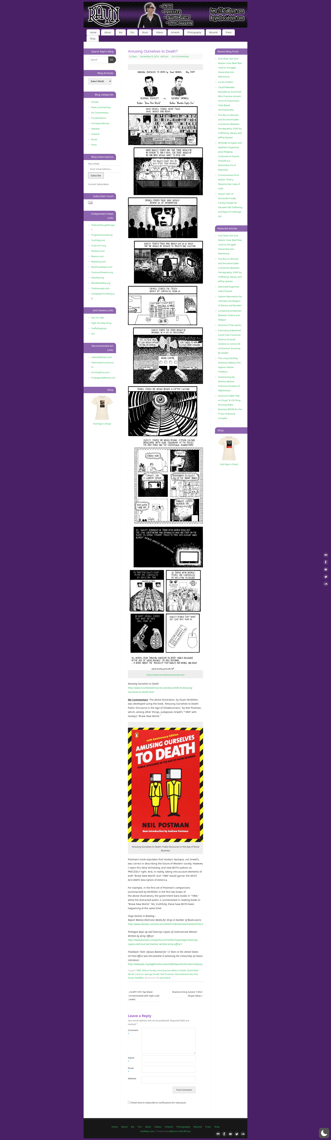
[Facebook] (325, 563)
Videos (159, 32)
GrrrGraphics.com (100, 372)
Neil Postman (167, 974)
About (107, 32)
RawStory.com (98, 261)
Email (130, 1070)
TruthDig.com (98, 240)
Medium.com (98, 250)
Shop (92, 38)
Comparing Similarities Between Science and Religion (229, 315)
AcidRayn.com (147, 1131)
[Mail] (325, 555)
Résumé (213, 32)
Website (131, 1078)
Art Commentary (180, 56)
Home (93, 32)
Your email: (93, 163)
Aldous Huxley (149, 970)
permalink (165, 977)
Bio (120, 32)
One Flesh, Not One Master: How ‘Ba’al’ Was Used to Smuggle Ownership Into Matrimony (230, 67)
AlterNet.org (97, 277)
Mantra (173, 1131)
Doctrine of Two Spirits (229, 325)
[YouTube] (325, 570)
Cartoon (139, 974)
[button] (324, 1133)
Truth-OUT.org (98, 245)
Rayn (134, 56)
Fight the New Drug (101, 323)
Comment (131, 1032)
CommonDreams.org (102, 272)
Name (131, 1059)
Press (228, 32)
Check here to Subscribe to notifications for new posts (158, 1102)
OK (111, 59)
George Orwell (152, 974)
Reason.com (97, 256)
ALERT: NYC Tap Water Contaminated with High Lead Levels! (144, 995)
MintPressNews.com (101, 266)
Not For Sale (97, 317)
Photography (194, 32)
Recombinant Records (186, 974)
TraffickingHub (98, 328)
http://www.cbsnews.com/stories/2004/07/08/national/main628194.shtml (168, 924)
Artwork (175, 32)
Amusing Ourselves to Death (171, 970)
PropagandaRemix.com (103, 377)
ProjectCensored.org (101, 234)
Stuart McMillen (136, 977)
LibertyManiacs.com (101, 357)
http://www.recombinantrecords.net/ (166, 674)
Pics (132, 32)
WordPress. (185, 1131)
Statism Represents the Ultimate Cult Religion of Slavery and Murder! (230, 301)
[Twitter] (325, 577)
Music (145, 32)
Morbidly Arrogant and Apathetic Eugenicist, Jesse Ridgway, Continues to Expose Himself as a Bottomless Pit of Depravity (230, 156)
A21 (93, 333)
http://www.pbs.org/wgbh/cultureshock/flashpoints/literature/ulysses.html (168, 964)
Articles (95, 101)
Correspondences (100, 123)
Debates (95, 128)
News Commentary (101, 107)
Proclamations (98, 118)
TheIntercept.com (100, 288)
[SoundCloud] (325, 584)
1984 (138, 970)
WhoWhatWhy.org (100, 283)
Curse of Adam (225, 81)
